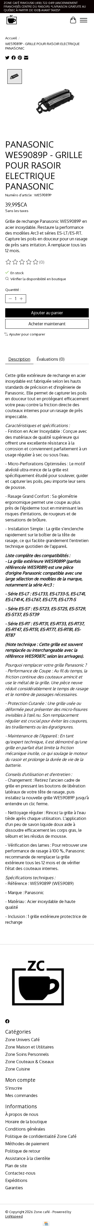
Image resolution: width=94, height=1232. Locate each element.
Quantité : (13, 289)
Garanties (14, 1187)
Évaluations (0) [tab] (50, 359)
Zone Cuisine (17, 1069)
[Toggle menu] (83, 20)
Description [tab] (19, 359)
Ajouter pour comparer (27, 334)
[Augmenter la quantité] (21, 298)
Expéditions (16, 1180)
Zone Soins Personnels (27, 1054)
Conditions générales (25, 1129)
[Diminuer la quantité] (10, 298)
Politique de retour (22, 1151)
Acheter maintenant (47, 323)
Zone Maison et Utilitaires (29, 1047)
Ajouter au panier (47, 312)
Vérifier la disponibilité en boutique (38, 279)
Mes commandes (21, 1095)
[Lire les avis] (22, 262)
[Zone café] (11, 20)
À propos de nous (21, 1114)
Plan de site (16, 1165)
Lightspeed (14, 1216)
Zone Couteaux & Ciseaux (29, 1061)
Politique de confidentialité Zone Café (41, 1136)
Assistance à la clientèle (27, 1158)
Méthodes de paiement (27, 1143)
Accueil (11, 38)
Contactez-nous (20, 1173)
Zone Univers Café (22, 1039)
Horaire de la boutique (26, 1121)
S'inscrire (13, 1088)
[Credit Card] (46, 1224)
